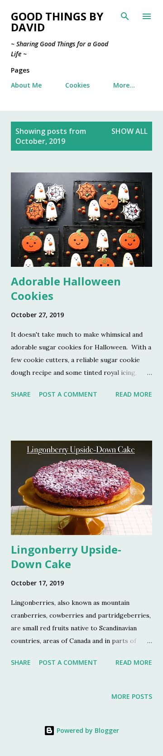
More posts (131, 696)
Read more (133, 394)
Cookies (77, 85)
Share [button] (21, 394)
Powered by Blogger (87, 730)
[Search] (125, 16)
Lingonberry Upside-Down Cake (66, 556)
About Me (26, 85)
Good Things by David (57, 21)
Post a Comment (68, 394)
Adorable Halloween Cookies (66, 288)
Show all (129, 131)
